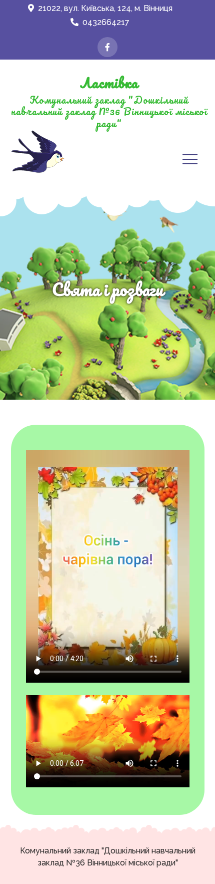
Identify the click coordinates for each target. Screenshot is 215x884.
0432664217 (106, 22)
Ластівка (109, 82)
